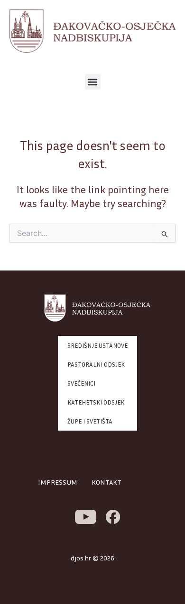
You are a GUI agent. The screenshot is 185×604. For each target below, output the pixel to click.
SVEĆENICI (81, 383)
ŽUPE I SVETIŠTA (89, 421)
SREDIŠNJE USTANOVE (97, 345)
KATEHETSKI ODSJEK (95, 402)
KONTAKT (106, 482)
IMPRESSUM (57, 482)
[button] (93, 82)
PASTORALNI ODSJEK (96, 364)
